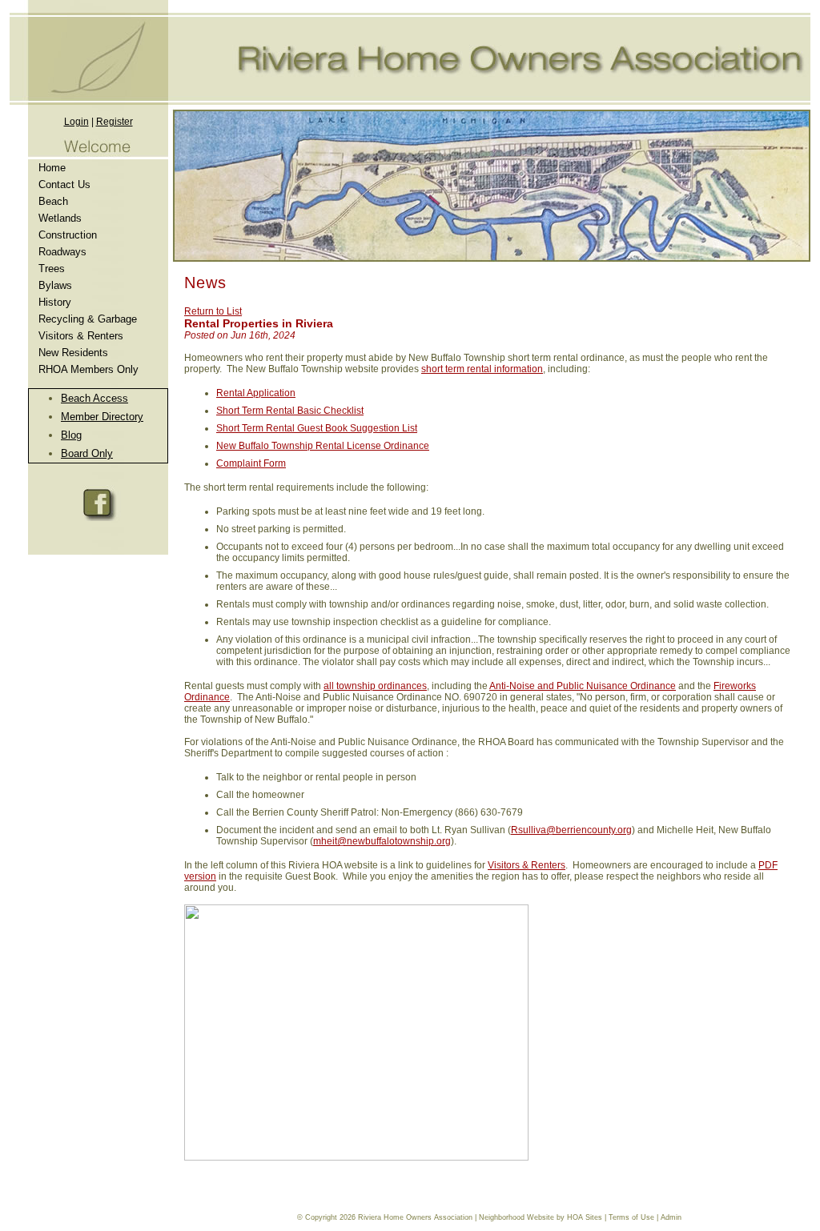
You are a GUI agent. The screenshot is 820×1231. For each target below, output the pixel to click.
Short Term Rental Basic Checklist (290, 410)
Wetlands (60, 218)
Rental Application (255, 393)
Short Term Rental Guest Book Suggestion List (316, 428)
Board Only (87, 453)
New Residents (73, 353)
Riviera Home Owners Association (415, 1217)
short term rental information (482, 369)
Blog (71, 435)
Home (52, 168)
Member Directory (102, 417)
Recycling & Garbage (87, 319)
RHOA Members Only (88, 369)
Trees (51, 269)
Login (76, 121)
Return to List (213, 311)
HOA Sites (584, 1217)
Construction (67, 235)
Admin (671, 1217)
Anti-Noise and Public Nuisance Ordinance (582, 686)
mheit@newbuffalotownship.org (382, 841)
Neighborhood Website (516, 1217)
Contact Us (64, 184)
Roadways (62, 252)
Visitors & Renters (80, 336)
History (54, 302)
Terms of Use (631, 1217)
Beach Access (94, 398)
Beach (53, 201)
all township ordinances (375, 686)
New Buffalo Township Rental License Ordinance (322, 445)
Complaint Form (251, 463)
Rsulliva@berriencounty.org (571, 830)
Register (114, 121)
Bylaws (55, 285)
